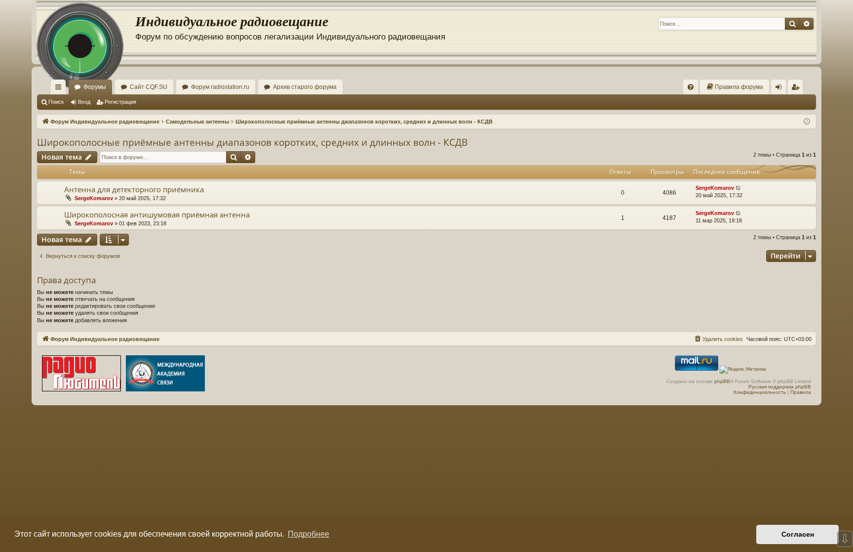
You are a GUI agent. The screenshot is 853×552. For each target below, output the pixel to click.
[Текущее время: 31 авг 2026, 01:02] (807, 121)
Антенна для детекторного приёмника (134, 189)
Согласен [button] (797, 534)
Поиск (56, 102)
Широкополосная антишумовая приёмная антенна (157, 214)
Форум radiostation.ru (220, 87)
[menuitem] (690, 87)
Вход (84, 102)
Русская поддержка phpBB (779, 386)
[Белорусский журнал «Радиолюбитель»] (81, 374)
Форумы (94, 87)
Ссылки (60, 89)
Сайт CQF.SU (148, 87)
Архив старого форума (305, 87)
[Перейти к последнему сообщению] (739, 188)
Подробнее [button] (308, 534)
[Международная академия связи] (165, 374)
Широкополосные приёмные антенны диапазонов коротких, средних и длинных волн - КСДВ (252, 142)
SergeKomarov (94, 198)
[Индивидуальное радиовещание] (86, 29)
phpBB (722, 381)
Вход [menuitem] (780, 89)
